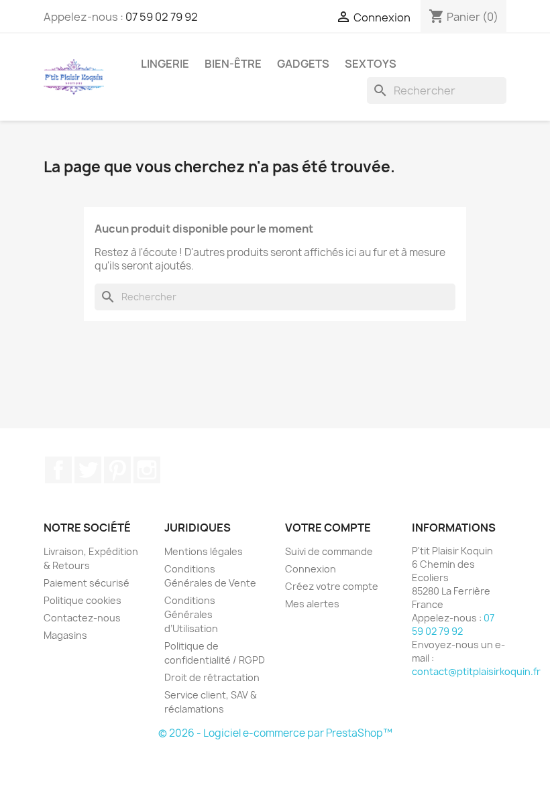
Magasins (65, 635)
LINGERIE (165, 63)
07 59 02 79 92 (161, 16)
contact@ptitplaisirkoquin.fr (476, 671)
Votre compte (328, 527)
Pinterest (117, 470)
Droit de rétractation (212, 677)
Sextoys (370, 63)
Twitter (87, 470)
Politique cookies (82, 600)
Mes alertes (312, 603)
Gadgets (303, 63)
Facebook (58, 470)
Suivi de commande (329, 551)
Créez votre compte (331, 586)
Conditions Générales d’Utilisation (191, 614)
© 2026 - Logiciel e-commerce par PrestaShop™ (275, 733)
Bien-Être (233, 63)
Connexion (310, 568)
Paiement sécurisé (86, 582)
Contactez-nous (82, 617)
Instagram (146, 470)
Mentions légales (203, 551)
